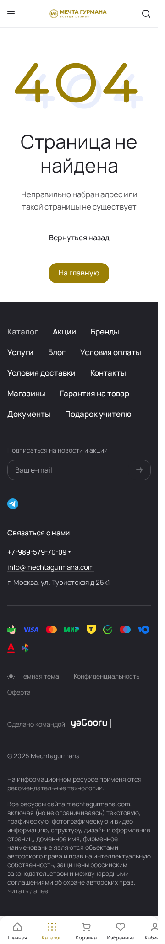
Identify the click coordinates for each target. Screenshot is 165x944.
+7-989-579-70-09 (36, 552)
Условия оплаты (110, 352)
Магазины (26, 393)
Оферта (19, 692)
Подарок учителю (98, 414)
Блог (57, 352)
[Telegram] (12, 503)
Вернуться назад (79, 237)
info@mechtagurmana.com (50, 567)
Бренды (105, 331)
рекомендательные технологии (55, 787)
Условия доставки (41, 372)
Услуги (20, 352)
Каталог (22, 331)
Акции (64, 331)
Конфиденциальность (106, 676)
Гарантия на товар (94, 393)
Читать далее (27, 890)
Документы (28, 414)
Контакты (108, 372)
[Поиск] (146, 13)
